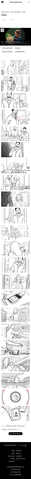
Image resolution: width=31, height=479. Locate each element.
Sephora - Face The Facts (12, 19)
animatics (19, 451)
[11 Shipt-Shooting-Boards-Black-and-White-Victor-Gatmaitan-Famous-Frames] (15, 199)
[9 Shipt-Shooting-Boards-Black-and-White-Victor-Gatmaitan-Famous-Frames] (15, 166)
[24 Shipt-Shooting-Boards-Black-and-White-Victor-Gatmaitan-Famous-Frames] (15, 331)
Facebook (20, 445)
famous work (11, 456)
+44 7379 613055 (16, 475)
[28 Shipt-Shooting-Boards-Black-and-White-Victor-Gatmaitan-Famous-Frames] (15, 413)
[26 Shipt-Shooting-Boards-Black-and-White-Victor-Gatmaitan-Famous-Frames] (15, 364)
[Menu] (29, 2)
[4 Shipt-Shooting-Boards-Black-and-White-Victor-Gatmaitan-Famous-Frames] (15, 116)
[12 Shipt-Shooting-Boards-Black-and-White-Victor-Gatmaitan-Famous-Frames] (15, 215)
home (13, 451)
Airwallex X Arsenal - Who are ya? (5, 19)
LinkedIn (25, 445)
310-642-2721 (16, 469)
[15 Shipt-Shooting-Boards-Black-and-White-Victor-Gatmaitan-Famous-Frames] (15, 248)
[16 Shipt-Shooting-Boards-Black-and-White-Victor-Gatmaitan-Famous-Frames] (15, 265)
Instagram (23, 445)
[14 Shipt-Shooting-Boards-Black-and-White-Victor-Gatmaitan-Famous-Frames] (15, 232)
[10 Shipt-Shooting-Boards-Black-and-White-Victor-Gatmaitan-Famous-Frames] (15, 182)
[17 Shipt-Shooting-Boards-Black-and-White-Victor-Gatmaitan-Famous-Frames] (15, 281)
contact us (12, 461)
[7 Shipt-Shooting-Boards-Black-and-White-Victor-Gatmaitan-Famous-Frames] (15, 149)
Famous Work (5, 12)
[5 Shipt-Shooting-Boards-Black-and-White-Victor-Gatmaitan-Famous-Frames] (15, 133)
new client (19, 456)
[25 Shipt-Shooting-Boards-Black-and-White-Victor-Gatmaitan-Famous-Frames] (15, 347)
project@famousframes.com (15, 467)
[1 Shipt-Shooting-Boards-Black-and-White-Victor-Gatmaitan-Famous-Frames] (15, 67)
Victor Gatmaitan (16, 12)
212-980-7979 (16, 472)
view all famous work (15, 433)
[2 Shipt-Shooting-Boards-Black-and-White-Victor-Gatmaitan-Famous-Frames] (15, 83)
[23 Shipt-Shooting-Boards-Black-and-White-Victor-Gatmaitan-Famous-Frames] (15, 314)
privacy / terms (20, 459)
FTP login (12, 459)
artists (13, 453)
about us (18, 453)
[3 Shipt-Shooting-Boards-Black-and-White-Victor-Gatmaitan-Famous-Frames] (15, 100)
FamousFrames (16, 2)
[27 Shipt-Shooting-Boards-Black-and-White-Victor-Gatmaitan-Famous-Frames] (15, 397)
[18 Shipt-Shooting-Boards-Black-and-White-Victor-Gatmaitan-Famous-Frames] (15, 298)
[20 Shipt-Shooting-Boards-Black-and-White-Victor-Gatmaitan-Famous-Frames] (15, 380)
